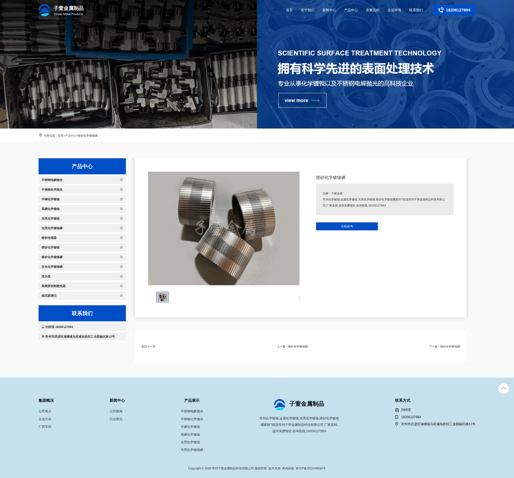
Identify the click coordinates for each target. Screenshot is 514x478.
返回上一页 (148, 346)
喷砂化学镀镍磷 (88, 135)
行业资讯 (116, 419)
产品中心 (70, 135)
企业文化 (45, 419)
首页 (60, 135)
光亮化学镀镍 (190, 442)
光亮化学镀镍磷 (192, 449)
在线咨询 (347, 226)
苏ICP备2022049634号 (311, 468)
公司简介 (45, 411)
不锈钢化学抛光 (192, 419)
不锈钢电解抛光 (192, 411)
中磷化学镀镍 (190, 426)
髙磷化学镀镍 (190, 434)
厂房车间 (45, 426)
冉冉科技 (288, 468)
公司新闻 (116, 411)
